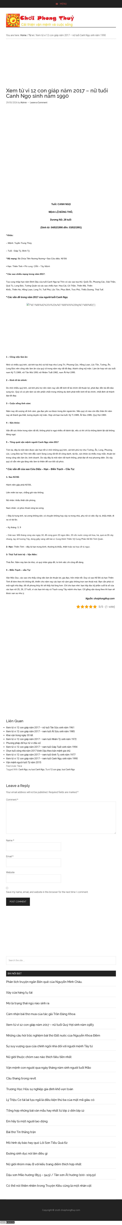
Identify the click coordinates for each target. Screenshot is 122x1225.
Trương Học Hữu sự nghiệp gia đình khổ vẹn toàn (39, 1089)
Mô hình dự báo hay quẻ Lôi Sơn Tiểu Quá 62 (37, 1143)
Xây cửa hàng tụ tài (19, 992)
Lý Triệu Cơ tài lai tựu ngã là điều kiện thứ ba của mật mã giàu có (50, 1100)
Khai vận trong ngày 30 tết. (19, 735)
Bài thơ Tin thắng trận (21, 1132)
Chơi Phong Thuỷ (61, 20)
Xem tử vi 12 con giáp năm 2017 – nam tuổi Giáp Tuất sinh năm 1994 (41, 746)
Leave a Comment (38, 102)
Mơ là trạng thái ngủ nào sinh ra (27, 1003)
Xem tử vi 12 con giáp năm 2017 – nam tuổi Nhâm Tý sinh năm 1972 (41, 739)
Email (9, 856)
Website (10, 872)
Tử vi (19, 766)
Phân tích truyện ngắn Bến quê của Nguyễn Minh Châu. (44, 982)
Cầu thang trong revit (21, 1078)
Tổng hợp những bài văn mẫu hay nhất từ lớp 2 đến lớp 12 (45, 1110)
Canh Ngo (23, 769)
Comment (12, 799)
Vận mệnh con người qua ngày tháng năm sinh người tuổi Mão (48, 1067)
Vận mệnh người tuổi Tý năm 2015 (23, 762)
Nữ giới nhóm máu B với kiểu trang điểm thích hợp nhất (43, 1164)
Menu (63, 3)
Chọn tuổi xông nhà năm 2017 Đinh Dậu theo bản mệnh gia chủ (38, 750)
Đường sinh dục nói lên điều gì (26, 1153)
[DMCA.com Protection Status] (7, 1223)
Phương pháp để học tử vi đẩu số (23, 743)
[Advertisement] (61, 66)
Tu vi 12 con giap (53, 769)
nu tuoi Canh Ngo (36, 769)
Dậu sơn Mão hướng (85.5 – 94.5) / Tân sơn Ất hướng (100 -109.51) (51, 1175)
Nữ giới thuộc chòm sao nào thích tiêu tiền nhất (39, 1057)
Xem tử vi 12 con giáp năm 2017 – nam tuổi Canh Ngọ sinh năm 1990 (42, 758)
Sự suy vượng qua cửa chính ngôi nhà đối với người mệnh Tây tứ (49, 1046)
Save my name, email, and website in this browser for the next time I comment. (47, 892)
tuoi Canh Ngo (68, 769)
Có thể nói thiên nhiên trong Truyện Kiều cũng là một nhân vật (49, 1185)
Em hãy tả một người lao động (27, 1121)
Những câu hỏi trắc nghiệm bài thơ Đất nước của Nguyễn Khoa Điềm (53, 1035)
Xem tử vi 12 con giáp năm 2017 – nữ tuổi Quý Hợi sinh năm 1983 (50, 1025)
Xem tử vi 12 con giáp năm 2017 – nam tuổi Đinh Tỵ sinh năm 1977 (40, 754)
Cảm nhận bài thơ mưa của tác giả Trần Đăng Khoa (40, 1014)
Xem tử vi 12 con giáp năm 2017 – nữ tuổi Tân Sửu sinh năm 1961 (40, 727)
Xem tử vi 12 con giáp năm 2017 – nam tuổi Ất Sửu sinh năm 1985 (40, 731)
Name (10, 840)
